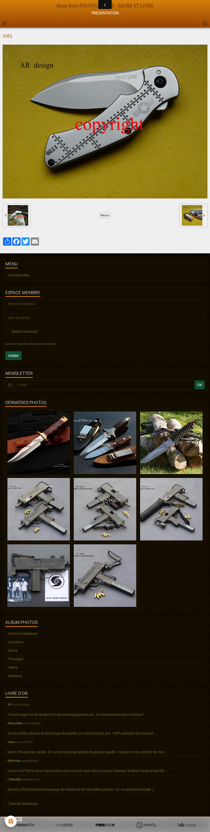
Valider (13, 356)
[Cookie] (11, 821)
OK (199, 385)
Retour (104, 215)
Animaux (15, 676)
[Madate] (64, 825)
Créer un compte (16, 344)
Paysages (16, 659)
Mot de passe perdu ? (42, 344)
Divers (13, 650)
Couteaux (15, 642)
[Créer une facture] (186, 825)
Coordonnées (18, 275)
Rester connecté (24, 331)
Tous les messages (23, 803)
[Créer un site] (23, 825)
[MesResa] (105, 825)
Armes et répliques (22, 633)
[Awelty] (146, 825)
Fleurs (13, 667)
